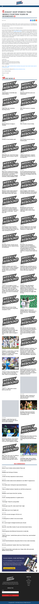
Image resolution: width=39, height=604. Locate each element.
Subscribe (10, 595)
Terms (29, 579)
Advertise (28, 582)
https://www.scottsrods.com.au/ (19, 69)
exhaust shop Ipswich (17, 31)
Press (29, 585)
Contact (28, 583)
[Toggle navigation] (2, 6)
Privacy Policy (28, 580)
